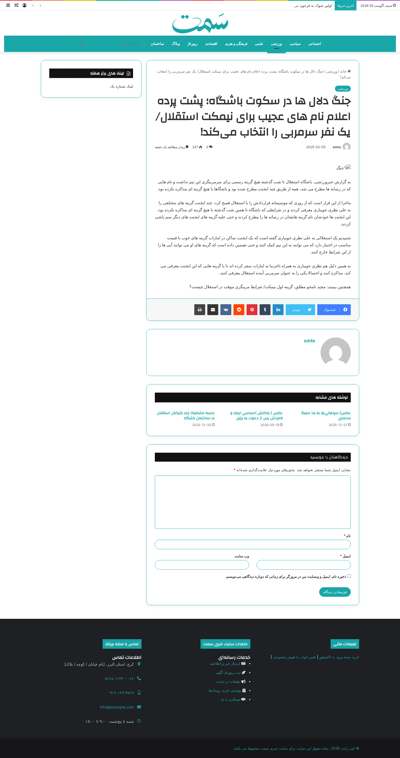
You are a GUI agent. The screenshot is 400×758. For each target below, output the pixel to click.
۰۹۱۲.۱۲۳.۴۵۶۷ (121, 692)
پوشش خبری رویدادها (225, 690)
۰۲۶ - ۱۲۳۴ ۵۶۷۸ (119, 678)
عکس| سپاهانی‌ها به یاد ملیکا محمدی (326, 415)
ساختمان (157, 44)
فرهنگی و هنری (236, 44)
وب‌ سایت (242, 556)
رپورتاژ (192, 44)
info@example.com (117, 707)
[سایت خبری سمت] (200, 23)
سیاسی (295, 44)
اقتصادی (211, 44)
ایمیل (345, 556)
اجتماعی (314, 44)
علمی (259, 44)
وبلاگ (176, 44)
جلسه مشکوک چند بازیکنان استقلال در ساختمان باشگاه (186, 415)
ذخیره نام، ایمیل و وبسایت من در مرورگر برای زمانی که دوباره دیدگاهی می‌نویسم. (285, 576)
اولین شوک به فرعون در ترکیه (309, 5)
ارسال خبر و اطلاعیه (225, 663)
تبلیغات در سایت (228, 681)
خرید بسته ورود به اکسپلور (339, 657)
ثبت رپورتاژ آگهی (228, 672)
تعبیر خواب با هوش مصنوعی (294, 657)
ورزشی (276, 44)
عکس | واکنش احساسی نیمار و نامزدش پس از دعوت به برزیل (256, 415)
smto (337, 147)
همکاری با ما (230, 699)
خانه (343, 71)
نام (347, 535)
